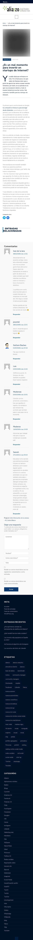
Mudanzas (17, 392)
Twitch (6, 893)
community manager (19, 675)
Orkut (6, 849)
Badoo (6, 785)
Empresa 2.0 (7, 59)
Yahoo (6, 924)
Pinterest (7, 853)
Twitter (8, 761)
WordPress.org (9, 614)
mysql (15, 733)
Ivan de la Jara (19, 251)
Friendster (7, 812)
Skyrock (6, 870)
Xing (5, 920)
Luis (14, 366)
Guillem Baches (19, 345)
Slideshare (7, 873)
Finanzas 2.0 (8, 802)
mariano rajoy (19, 724)
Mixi (5, 839)
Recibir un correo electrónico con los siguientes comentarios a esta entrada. (16, 572)
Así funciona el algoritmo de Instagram (16, 644)
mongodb (24, 728)
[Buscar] (29, 2)
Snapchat (7, 876)
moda (16, 728)
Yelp (5, 927)
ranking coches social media (14, 749)
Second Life (8, 866)
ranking (24, 745)
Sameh (16, 452)
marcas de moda (11, 712)
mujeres (8, 733)
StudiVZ (6, 886)
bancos (22, 667)
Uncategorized (8, 900)
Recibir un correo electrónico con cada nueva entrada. (15, 582)
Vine (5, 903)
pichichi (16, 745)
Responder (16, 314)
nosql (22, 733)
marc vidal (9, 724)
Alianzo (6, 778)
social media (9, 757)
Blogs (6, 788)
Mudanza (17, 426)
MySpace (7, 842)
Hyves (6, 822)
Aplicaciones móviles (10, 781)
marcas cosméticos (11, 700)
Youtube (8, 766)
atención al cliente (11, 667)
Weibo (6, 910)
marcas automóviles (12, 696)
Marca (25, 687)
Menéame (7, 836)
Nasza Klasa (8, 846)
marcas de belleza (11, 704)
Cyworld (6, 792)
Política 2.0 (7, 856)
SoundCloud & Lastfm (11, 883)
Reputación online (9, 863)
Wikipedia (7, 917)
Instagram (7, 825)
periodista (23, 741)
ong (7, 737)
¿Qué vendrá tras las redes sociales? (15, 633)
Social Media (8, 880)
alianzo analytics (18, 663)
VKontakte (7, 907)
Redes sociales (8, 859)
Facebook (9, 687)
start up (18, 757)
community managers (12, 679)
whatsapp (17, 761)
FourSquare (7, 809)
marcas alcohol (10, 691)
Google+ (7, 815)
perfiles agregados (11, 741)
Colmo (8, 675)
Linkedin (17, 687)
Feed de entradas (9, 609)
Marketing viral (8, 832)
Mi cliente (9, 728)
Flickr (5, 805)
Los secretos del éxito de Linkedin (15, 648)
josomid (16, 322)
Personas (8, 745)
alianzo (8, 663)
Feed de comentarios (11, 611)
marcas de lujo (10, 708)
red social (20, 753)
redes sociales (10, 753)
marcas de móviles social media (15, 716)
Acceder (6, 607)
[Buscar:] (8, 2)
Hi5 (5, 819)
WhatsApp (7, 914)
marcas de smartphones (13, 720)
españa (18, 683)
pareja (13, 737)
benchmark (21, 671)
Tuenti (6, 890)
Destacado (9, 683)
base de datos (10, 671)
